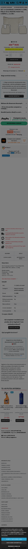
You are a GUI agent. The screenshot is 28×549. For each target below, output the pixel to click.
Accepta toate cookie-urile (14, 539)
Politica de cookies (15, 532)
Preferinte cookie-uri (14, 546)
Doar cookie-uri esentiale (14, 543)
